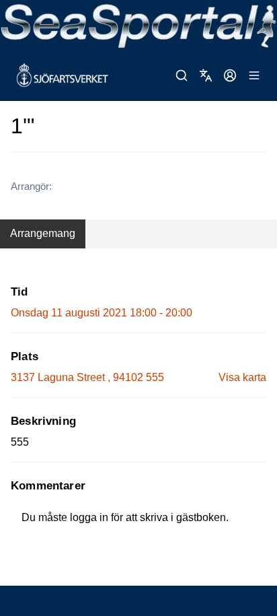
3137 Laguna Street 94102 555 (87, 377)
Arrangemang (42, 233)
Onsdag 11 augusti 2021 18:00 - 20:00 (101, 312)
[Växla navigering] (254, 75)
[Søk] (181, 75)
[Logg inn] (230, 75)
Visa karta (242, 377)
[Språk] (206, 75)
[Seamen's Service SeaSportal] (138, 25)
